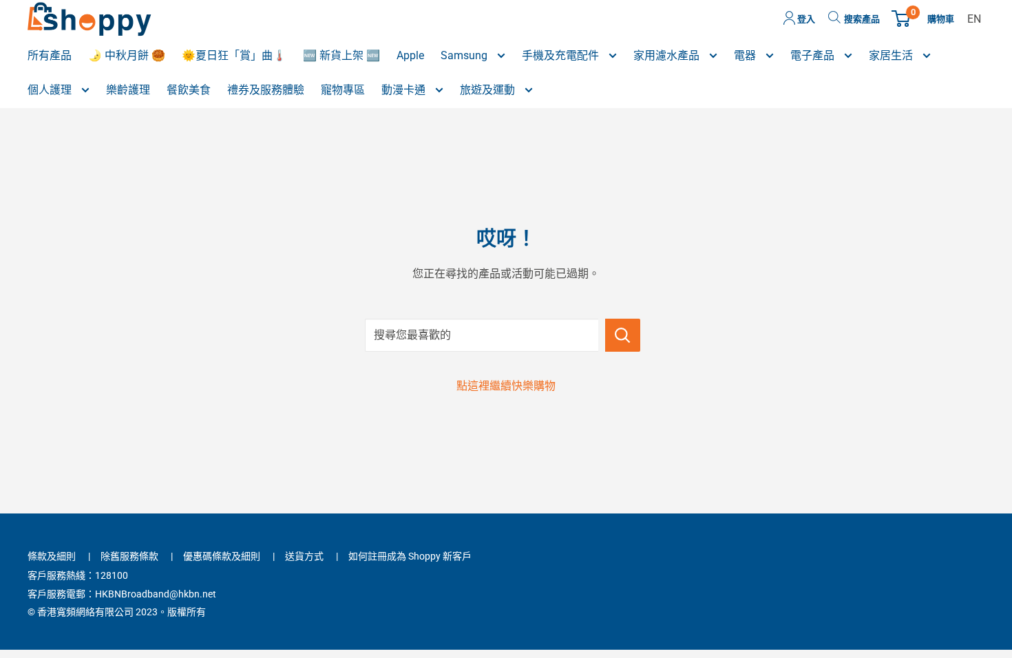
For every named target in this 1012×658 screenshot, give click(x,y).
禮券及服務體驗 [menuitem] (265, 89)
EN (974, 18)
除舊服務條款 (129, 556)
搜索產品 (862, 19)
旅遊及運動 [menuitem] (489, 89)
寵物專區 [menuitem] (343, 89)
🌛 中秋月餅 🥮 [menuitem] (126, 55)
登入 (805, 19)
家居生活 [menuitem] (892, 55)
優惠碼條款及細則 (221, 556)
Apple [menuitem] (410, 55)
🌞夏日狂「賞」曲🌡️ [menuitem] (234, 55)
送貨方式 (304, 556)
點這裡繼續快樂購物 (506, 385)
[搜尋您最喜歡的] (622, 335)
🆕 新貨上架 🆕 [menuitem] (341, 55)
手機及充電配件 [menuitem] (562, 55)
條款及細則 (52, 556)
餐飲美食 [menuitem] (189, 89)
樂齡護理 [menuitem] (128, 89)
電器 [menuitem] (746, 55)
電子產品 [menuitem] (813, 55)
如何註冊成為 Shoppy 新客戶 (410, 556)
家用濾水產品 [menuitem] (667, 55)
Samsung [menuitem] (465, 55)
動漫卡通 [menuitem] (404, 89)
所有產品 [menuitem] (50, 55)
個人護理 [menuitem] (51, 89)
